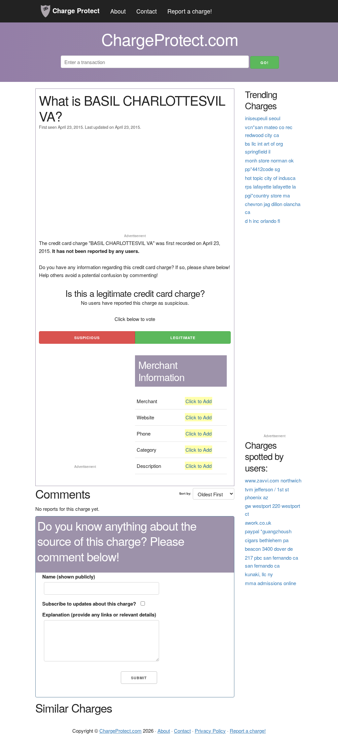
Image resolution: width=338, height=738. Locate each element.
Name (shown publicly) (68, 576)
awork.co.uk (258, 522)
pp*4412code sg (262, 168)
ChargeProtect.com (120, 730)
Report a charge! (189, 11)
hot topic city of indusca (270, 177)
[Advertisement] (135, 185)
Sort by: (185, 493)
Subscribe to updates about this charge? (89, 603)
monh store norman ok (269, 160)
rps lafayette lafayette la (270, 186)
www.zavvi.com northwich (273, 480)
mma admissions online (270, 583)
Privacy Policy (210, 730)
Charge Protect (75, 10)
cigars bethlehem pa (266, 540)
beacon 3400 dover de (269, 548)
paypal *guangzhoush (268, 531)
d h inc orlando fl (262, 220)
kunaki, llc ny (259, 574)
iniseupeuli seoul (262, 118)
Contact (146, 11)
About (118, 11)
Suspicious (87, 337)
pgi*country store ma (267, 195)
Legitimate (182, 337)
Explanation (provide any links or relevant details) (99, 614)
